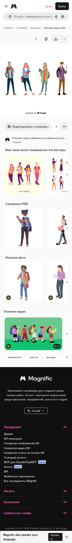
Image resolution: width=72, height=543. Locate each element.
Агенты (12, 467)
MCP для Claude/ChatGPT (24, 462)
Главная (8, 27)
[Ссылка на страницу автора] (7, 140)
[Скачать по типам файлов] (64, 39)
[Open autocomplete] (8, 16)
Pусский (36, 410)
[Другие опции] (36, 39)
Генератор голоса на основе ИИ (24, 452)
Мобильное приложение (19, 476)
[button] (36, 411)
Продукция (12, 427)
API (6, 471)
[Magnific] (36, 379)
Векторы (35, 27)
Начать (9, 491)
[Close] (67, 537)
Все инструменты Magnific (20, 481)
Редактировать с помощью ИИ (33, 126)
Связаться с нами (17, 513)
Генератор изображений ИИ (21, 443)
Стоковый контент (15, 457)
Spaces (8, 434)
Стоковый (22, 27)
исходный (25, 52)
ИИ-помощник (13, 438)
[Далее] (56, 126)
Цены (49, 6)
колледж (50, 357)
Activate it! (55, 536)
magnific (16, 142)
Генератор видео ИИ (17, 448)
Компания (11, 502)
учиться (34, 357)
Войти (62, 6)
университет (15, 357)
